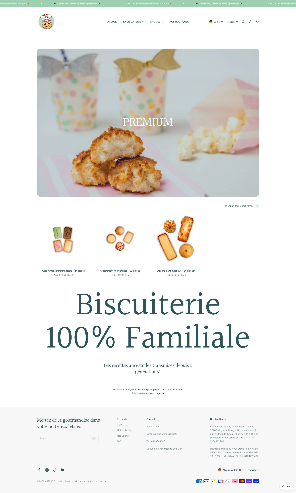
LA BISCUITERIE (132, 21)
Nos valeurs (123, 435)
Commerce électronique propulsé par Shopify (85, 481)
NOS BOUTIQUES (179, 21)
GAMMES (155, 21)
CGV (119, 424)
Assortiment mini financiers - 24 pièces (63, 270)
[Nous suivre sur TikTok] (55, 470)
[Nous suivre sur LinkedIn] (63, 470)
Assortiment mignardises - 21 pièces (120, 270)
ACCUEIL (112, 21)
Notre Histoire (124, 430)
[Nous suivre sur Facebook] (39, 470)
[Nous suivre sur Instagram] (47, 470)
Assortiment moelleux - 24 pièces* (176, 270)
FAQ (119, 441)
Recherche (122, 419)
